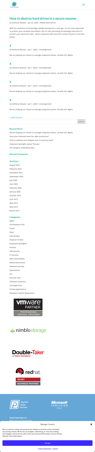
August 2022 (15, 165)
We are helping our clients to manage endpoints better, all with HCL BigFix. (41, 132)
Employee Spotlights (18, 243)
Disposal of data (16, 240)
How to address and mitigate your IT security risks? (31, 140)
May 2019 (14, 203)
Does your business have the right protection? (29, 136)
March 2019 (14, 211)
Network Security (17, 266)
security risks (15, 278)
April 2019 (14, 207)
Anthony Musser (19, 22)
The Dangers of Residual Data (22, 148)
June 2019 (14, 199)
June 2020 (14, 184)
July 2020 (13, 180)
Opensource (15, 270)
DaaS (12, 232)
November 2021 (16, 172)
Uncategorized (45, 49)
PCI (11, 274)
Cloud (12, 228)
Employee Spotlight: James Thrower (25, 144)
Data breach (15, 236)
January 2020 (15, 192)
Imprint (55, 449)
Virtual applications (18, 289)
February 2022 (16, 169)
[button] (91, 424)
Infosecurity (15, 251)
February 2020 (16, 188)
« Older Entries (16, 117)
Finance (13, 247)
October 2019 (15, 195)
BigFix (12, 221)
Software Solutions (18, 281)
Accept (47, 443)
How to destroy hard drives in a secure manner (43, 18)
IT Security (14, 255)
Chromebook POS (17, 224)
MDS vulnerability (17, 259)
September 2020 (16, 176)
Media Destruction (48, 22)
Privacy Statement (44, 449)
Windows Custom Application (22, 293)
